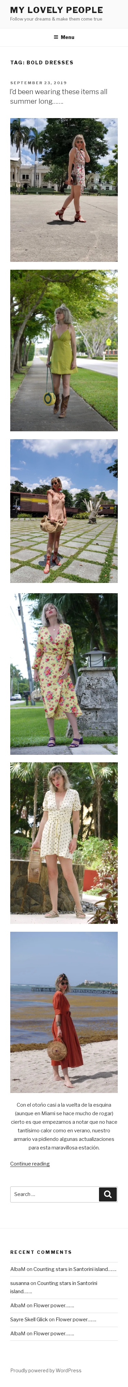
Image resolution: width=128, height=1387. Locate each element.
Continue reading (30, 1164)
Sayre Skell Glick (29, 1319)
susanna (19, 1283)
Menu (67, 37)
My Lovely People (56, 10)
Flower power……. (53, 1305)
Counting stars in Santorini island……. (74, 1269)
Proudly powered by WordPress (46, 1370)
